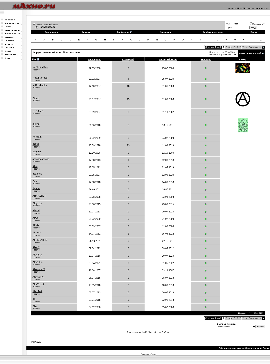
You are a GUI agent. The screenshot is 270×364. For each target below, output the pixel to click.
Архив (257, 348)
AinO (35, 217)
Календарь (165, 32)
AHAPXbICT (39, 195)
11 (243, 47)
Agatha (36, 188)
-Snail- (36, 98)
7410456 (37, 137)
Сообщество (122, 32)
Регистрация (51, 32)
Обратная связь (227, 348)
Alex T (36, 247)
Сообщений (128, 59)
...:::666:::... (39, 111)
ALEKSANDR (40, 240)
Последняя (255, 47)
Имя (228, 24)
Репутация (206, 59)
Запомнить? (258, 24)
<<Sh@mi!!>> (40, 67)
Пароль (229, 27)
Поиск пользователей (250, 53)
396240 (36, 124)
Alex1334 (37, 262)
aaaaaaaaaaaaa (41, 159)
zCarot (153, 354)
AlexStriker (38, 276)
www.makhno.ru (245, 348)
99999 (36, 144)
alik (34, 298)
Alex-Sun (37, 254)
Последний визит (168, 59)
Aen (35, 181)
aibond (36, 210)
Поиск (254, 32)
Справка (86, 32)
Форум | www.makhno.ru (47, 24)
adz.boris (37, 173)
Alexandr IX (39, 269)
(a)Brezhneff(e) (40, 85)
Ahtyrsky (37, 203)
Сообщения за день (213, 32)
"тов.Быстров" (40, 77)
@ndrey (37, 151)
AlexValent (38, 284)
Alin (35, 306)
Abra (35, 166)
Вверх (266, 348)
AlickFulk (37, 291)
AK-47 (36, 225)
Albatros (37, 232)
